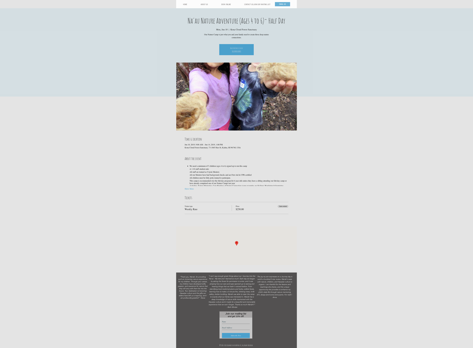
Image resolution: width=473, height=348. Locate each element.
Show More (189, 188)
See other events (236, 51)
